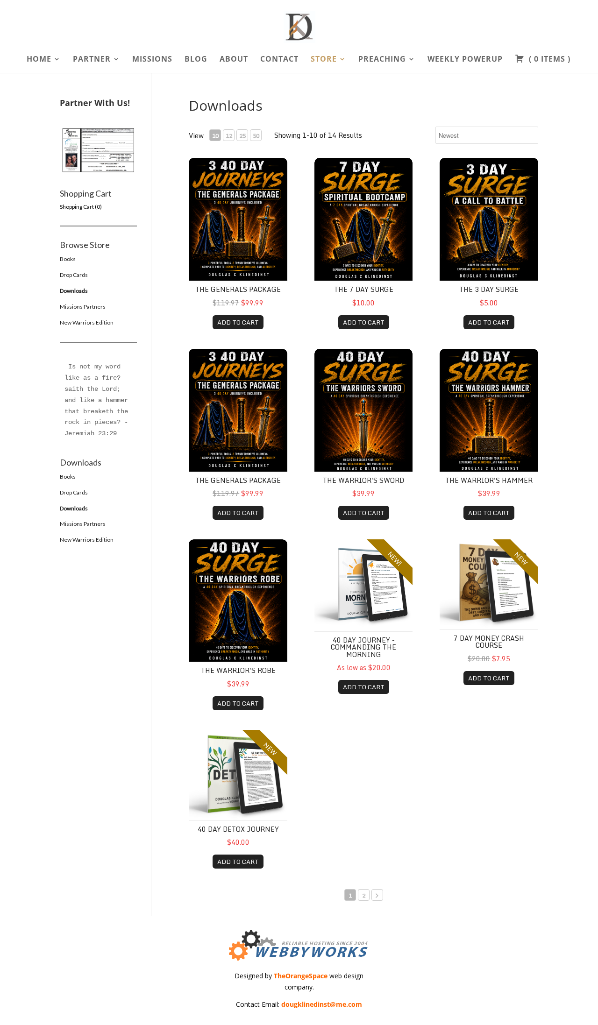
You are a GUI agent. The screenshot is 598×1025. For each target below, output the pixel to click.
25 (242, 135)
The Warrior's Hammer (489, 480)
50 (256, 135)
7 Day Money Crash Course (489, 641)
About (234, 60)
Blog (196, 60)
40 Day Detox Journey (238, 829)
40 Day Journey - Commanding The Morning (363, 647)
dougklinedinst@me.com (321, 1004)
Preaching (382, 60)
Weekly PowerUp (465, 60)
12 (229, 135)
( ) (548, 60)
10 (215, 135)
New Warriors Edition (87, 322)
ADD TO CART (238, 322)
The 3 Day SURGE (489, 289)
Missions (152, 60)
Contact (279, 60)
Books (68, 258)
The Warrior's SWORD (363, 480)
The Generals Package (238, 289)
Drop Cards (74, 274)
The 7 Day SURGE (363, 289)
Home (39, 60)
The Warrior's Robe (238, 670)
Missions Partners (83, 306)
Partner (92, 60)
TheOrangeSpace (300, 975)
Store (324, 60)
